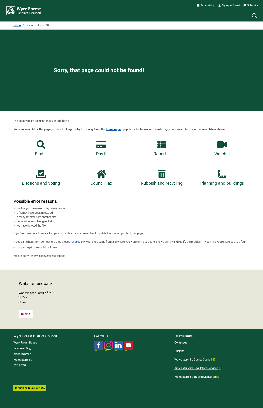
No (24, 302)
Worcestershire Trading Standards (195, 376)
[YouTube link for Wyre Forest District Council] (128, 345)
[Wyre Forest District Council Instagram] (108, 345)
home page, (114, 129)
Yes (24, 297)
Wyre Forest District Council (24, 11)
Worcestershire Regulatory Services (196, 368)
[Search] (254, 15)
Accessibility (207, 5)
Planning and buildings (222, 183)
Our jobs (179, 351)
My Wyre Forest (231, 5)
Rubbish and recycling (162, 183)
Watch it (222, 153)
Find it (41, 153)
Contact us (180, 342)
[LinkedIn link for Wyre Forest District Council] (118, 345)
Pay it (101, 153)
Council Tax (101, 183)
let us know (78, 241)
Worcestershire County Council (193, 359)
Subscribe (253, 5)
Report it (162, 153)
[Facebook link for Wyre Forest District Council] (98, 345)
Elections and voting (41, 183)
